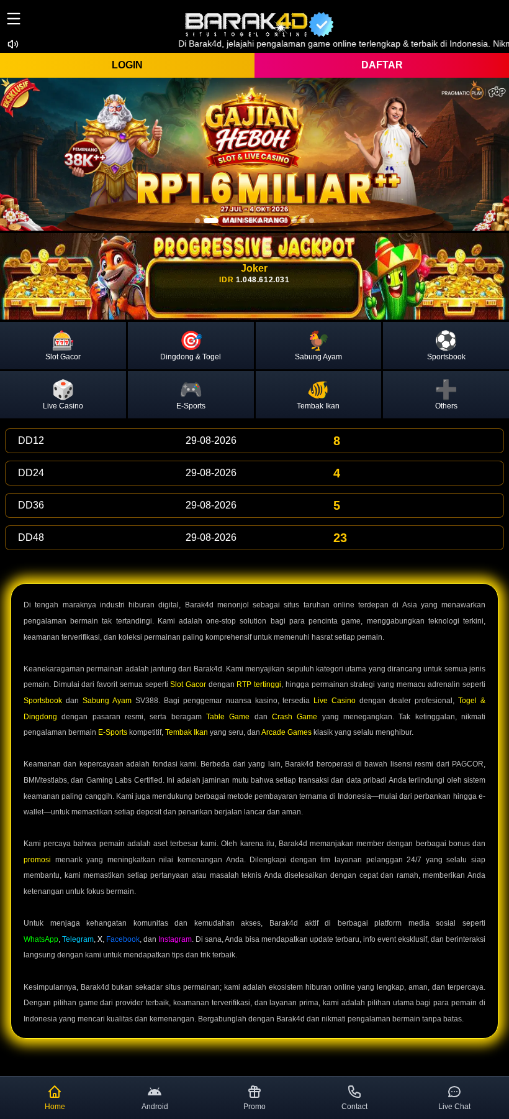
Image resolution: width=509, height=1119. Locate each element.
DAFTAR (382, 65)
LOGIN (127, 65)
